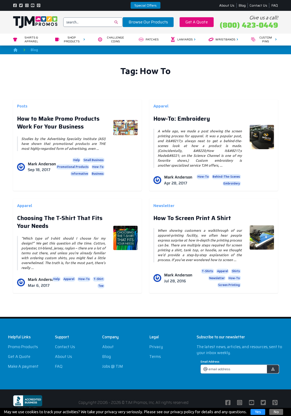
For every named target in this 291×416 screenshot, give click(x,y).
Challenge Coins (115, 39)
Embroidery (231, 183)
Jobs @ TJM (112, 366)
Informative (79, 173)
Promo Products (23, 347)
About (108, 347)
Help (76, 160)
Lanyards (185, 39)
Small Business (94, 160)
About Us (226, 5)
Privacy (156, 347)
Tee (101, 285)
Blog (242, 5)
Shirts (236, 271)
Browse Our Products (148, 22)
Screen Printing (229, 285)
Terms (155, 356)
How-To (98, 167)
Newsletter (163, 205)
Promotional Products (72, 167)
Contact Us (258, 5)
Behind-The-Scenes (226, 176)
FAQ (274, 5)
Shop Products (72, 39)
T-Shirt (99, 279)
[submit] (273, 369)
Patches (152, 39)
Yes (258, 412)
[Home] (15, 49)
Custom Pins (265, 39)
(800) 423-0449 (249, 25)
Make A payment (23, 366)
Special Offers (145, 5)
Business (98, 173)
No (276, 412)
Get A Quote (196, 22)
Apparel (161, 106)
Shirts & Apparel (31, 39)
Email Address (209, 361)
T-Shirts (207, 271)
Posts (22, 106)
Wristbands (225, 39)
